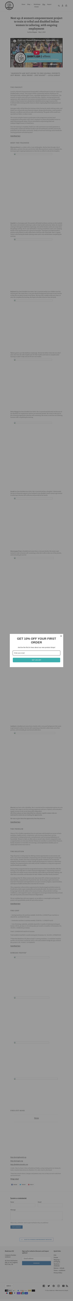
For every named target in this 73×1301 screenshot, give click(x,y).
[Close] (61, 636)
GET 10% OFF (36, 660)
